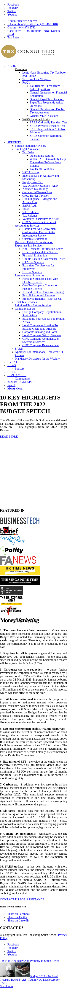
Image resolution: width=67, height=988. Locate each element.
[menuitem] (37, 21)
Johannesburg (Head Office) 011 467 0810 (32, 24)
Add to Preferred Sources (22, 20)
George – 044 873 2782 (21, 27)
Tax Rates (13, 37)
